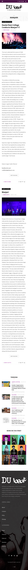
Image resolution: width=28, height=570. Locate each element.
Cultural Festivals (6, 21)
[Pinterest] (22, 181)
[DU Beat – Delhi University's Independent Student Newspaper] (14, 8)
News (3, 530)
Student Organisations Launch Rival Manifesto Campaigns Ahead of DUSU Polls (19, 387)
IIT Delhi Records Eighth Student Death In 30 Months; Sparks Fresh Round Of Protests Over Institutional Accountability (19, 400)
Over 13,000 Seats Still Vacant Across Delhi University (17, 411)
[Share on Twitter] (20, 181)
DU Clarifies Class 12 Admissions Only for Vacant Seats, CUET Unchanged (19, 422)
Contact (4, 511)
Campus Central (6, 189)
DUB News (14, 394)
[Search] (25, 1)
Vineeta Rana (6, 29)
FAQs (3, 515)
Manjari (5, 192)
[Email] (24, 181)
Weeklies (4, 542)
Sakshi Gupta (6, 194)
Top (14, 567)
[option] (14, 450)
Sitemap (4, 519)
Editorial (4, 538)
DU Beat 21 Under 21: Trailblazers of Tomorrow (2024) (14, 458)
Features (14, 453)
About (3, 507)
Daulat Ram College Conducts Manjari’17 (11, 26)
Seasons (4, 546)
